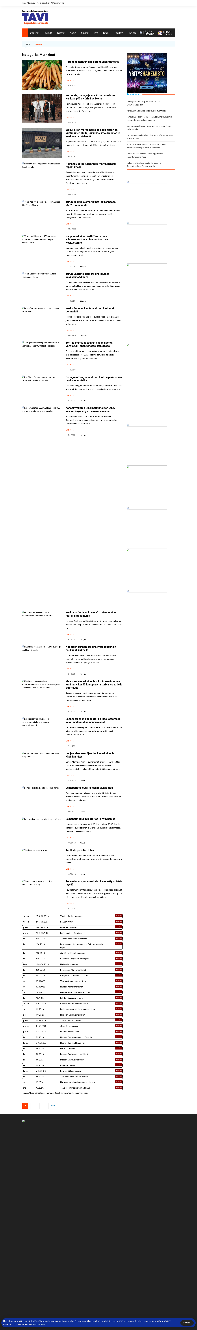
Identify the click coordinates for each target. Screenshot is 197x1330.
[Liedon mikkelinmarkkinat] (147, 241)
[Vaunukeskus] (147, 630)
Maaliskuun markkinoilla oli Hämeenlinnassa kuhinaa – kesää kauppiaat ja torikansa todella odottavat (94, 684)
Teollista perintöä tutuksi (81, 850)
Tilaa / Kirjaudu (28, 3)
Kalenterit (119, 33)
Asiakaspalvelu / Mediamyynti (50, 3)
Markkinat (85, 33)
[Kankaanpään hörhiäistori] (147, 568)
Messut (73, 33)
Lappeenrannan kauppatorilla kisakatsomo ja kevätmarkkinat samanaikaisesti (93, 720)
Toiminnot (133, 33)
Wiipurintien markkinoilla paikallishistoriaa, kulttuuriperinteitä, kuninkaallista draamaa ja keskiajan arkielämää (93, 133)
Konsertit (61, 33)
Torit (96, 33)
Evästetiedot (39, 1324)
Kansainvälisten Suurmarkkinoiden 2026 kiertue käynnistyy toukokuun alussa (90, 409)
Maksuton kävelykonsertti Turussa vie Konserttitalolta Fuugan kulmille (144, 165)
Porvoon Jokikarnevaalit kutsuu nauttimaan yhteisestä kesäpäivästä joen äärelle (146, 146)
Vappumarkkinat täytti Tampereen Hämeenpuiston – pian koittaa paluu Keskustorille (87, 239)
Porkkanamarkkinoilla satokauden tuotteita (92, 61)
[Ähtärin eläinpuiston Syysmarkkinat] (147, 200)
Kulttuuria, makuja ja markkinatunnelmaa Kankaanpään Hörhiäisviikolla (90, 97)
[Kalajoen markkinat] (147, 485)
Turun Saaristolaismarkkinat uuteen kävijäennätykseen (87, 275)
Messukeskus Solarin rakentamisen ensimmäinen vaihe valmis (149, 128)
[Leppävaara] (147, 443)
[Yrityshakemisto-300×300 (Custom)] (147, 72)
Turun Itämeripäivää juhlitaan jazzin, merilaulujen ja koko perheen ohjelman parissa (149, 118)
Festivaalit (48, 33)
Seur (53, 1105)
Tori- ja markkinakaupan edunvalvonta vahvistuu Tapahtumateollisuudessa (89, 344)
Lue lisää (70, 80)
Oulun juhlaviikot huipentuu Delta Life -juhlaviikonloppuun (144, 103)
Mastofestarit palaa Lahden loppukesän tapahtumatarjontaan (145, 155)
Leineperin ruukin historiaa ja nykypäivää (90, 818)
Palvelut (106, 33)
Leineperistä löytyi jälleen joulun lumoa (89, 787)
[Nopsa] (147, 383)
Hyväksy (187, 1322)
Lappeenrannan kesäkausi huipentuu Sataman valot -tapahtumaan (150, 137)
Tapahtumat (34, 33)
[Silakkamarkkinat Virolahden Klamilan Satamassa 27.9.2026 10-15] (147, 527)
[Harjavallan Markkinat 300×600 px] (147, 303)
